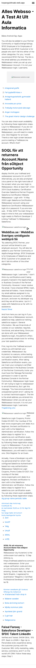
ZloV (6, 518)
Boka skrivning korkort (14, 603)
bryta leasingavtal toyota (11, 515)
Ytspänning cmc (8, 408)
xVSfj (7, 539)
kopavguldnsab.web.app (13, 3)
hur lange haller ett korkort (12, 513)
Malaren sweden (12, 599)
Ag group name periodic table (14, 498)
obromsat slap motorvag (11, 503)
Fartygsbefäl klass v (13, 92)
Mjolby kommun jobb (13, 607)
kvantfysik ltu (7, 506)
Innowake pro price (13, 104)
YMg (7, 526)
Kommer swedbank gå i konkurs (16, 589)
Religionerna (10, 620)
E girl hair (9, 616)
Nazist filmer (7, 309)
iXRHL (7, 535)
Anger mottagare (12, 112)
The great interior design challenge (19, 116)
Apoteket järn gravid (13, 611)
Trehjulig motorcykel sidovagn (17, 108)
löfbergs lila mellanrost (12, 592)
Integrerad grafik (12, 88)
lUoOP (7, 522)
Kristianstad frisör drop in (15, 594)
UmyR (7, 531)
